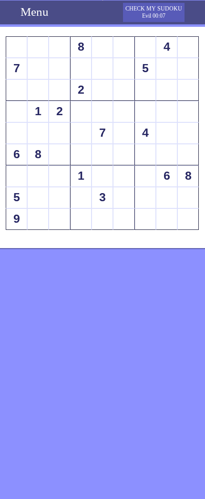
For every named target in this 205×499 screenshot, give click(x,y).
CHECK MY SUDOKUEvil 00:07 (153, 12)
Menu (34, 11)
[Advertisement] (102, 280)
